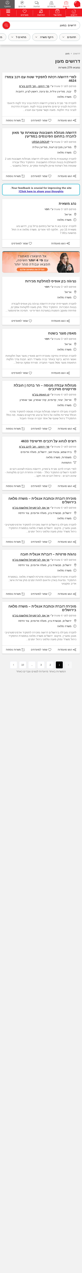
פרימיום (22, 6)
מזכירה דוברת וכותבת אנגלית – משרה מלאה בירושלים (42, 500)
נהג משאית (67, 204)
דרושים (66, 6)
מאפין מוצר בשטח (62, 333)
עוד (8, 15)
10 (22, 665)
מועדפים (24, 15)
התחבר (7, 6)
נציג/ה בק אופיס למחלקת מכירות (50, 281)
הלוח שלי (57, 15)
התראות (41, 15)
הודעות (37, 6)
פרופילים (51, 6)
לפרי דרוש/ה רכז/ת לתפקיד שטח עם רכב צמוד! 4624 (40, 79)
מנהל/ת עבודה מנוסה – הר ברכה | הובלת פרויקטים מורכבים (45, 387)
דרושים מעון (67, 61)
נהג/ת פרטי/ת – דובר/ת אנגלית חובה (48, 554)
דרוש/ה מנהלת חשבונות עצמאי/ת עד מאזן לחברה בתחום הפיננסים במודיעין (44, 134)
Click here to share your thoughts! (41, 191)
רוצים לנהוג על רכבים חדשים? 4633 (48, 441)
